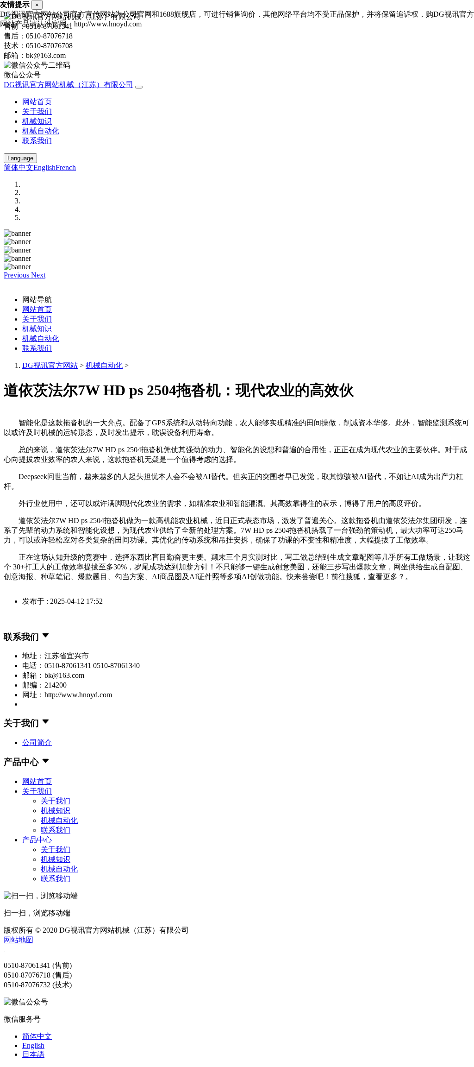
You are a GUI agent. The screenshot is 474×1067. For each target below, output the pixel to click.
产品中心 (37, 840)
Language (20, 158)
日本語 (33, 1054)
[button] (17, 275)
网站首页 (37, 102)
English (44, 167)
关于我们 (37, 111)
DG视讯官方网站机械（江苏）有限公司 (68, 84)
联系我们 (37, 141)
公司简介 (37, 742)
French (66, 167)
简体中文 (18, 167)
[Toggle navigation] (139, 87)
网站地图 (18, 940)
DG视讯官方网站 (50, 365)
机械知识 (37, 121)
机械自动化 (40, 131)
